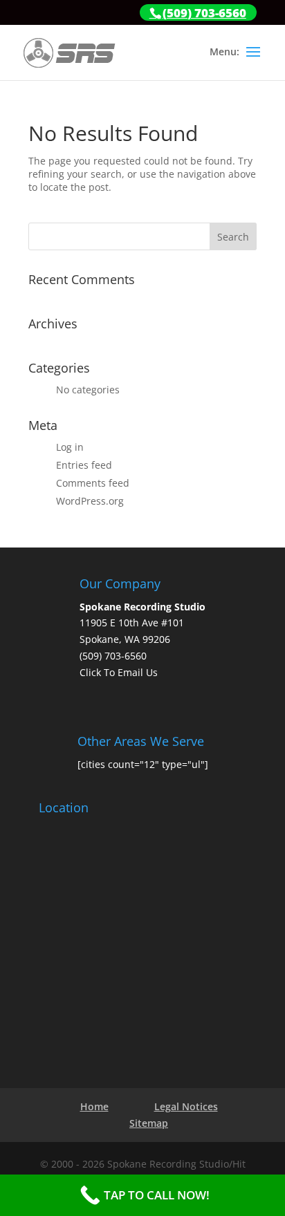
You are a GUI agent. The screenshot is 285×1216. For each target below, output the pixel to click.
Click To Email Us (119, 672)
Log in (70, 446)
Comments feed (92, 482)
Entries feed (84, 464)
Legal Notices (186, 1106)
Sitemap (148, 1123)
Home (94, 1106)
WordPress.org (90, 500)
